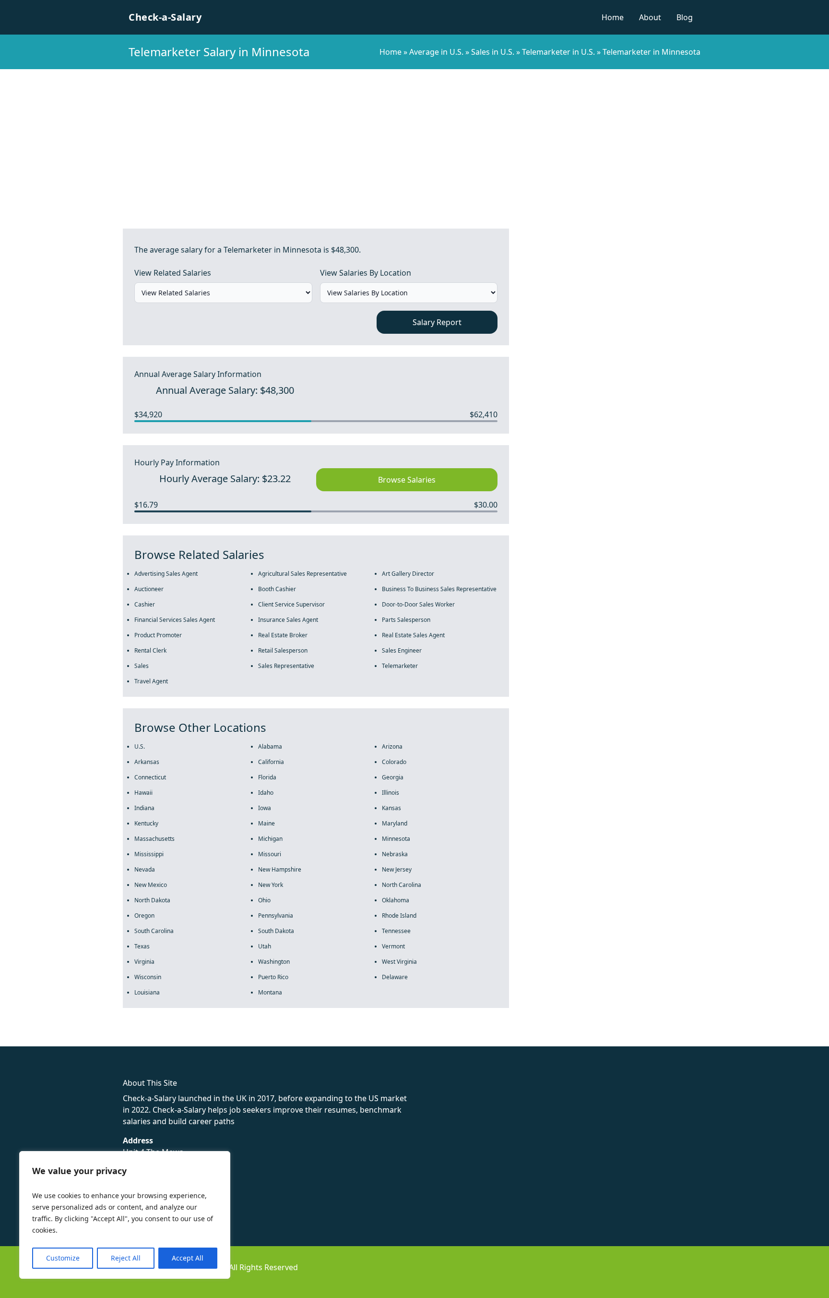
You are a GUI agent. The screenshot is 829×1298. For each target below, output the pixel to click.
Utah (264, 946)
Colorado (394, 762)
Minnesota (396, 839)
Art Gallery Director (408, 574)
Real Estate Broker (283, 635)
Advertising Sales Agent (166, 574)
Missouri (269, 854)
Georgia (392, 777)
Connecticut (150, 777)
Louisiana (147, 992)
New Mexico (150, 885)
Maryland (394, 823)
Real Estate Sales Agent (413, 635)
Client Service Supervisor (291, 604)
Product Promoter (158, 635)
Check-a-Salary (165, 17)
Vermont (393, 946)
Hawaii (143, 793)
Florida (267, 777)
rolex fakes (58, 1040)
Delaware (395, 977)
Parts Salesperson (406, 620)
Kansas (391, 808)
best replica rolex (199, 1040)
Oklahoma (395, 900)
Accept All (187, 1257)
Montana (270, 992)
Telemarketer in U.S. (558, 52)
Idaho (265, 793)
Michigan (270, 839)
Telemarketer (400, 666)
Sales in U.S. (492, 52)
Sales (141, 666)
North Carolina (401, 885)
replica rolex (143, 1040)
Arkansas (146, 762)
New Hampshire (279, 869)
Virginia (144, 962)
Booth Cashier (277, 589)
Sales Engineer (402, 650)
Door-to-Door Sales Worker (418, 604)
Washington (274, 962)
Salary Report (437, 322)
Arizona (392, 746)
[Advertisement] (414, 141)
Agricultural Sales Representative (302, 574)
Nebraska (395, 854)
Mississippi (149, 854)
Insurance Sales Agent (288, 620)
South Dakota (276, 931)
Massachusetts (154, 839)
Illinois (390, 793)
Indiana (144, 808)
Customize (63, 1257)
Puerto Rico (273, 977)
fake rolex (18, 1040)
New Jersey (397, 869)
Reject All (126, 1257)
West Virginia (399, 962)
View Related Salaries (172, 272)
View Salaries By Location (365, 272)
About (650, 17)
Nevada (144, 869)
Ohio (264, 900)
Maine (266, 823)
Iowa (264, 808)
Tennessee (396, 931)
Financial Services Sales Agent (174, 620)
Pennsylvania (275, 915)
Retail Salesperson (283, 650)
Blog (684, 17)
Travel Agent (151, 681)
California (271, 762)
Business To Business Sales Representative (439, 589)
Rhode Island (399, 915)
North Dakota (152, 900)
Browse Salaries (407, 479)
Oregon (144, 915)
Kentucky (146, 823)
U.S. (139, 746)
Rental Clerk (150, 650)
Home (613, 17)
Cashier (144, 604)
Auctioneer (149, 589)
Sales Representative (286, 666)
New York (270, 885)
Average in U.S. (436, 52)
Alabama (270, 746)
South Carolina (154, 931)
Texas (142, 946)
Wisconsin (147, 977)
